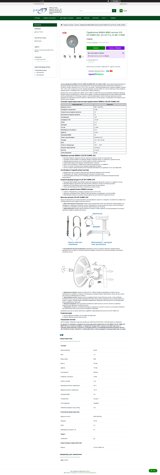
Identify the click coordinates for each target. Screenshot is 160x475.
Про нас (86, 18)
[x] (62, 335)
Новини (113, 18)
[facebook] (60, 335)
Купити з (112, 48)
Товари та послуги (49, 18)
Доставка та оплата (66, 18)
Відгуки (78, 18)
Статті (104, 18)
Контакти (95, 18)
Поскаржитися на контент (77, 472)
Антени (77, 25)
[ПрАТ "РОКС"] (40, 13)
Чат (154, 470)
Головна (37, 18)
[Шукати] (114, 10)
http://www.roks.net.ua (41, 70)
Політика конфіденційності (90, 472)
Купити (96, 48)
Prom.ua (88, 471)
